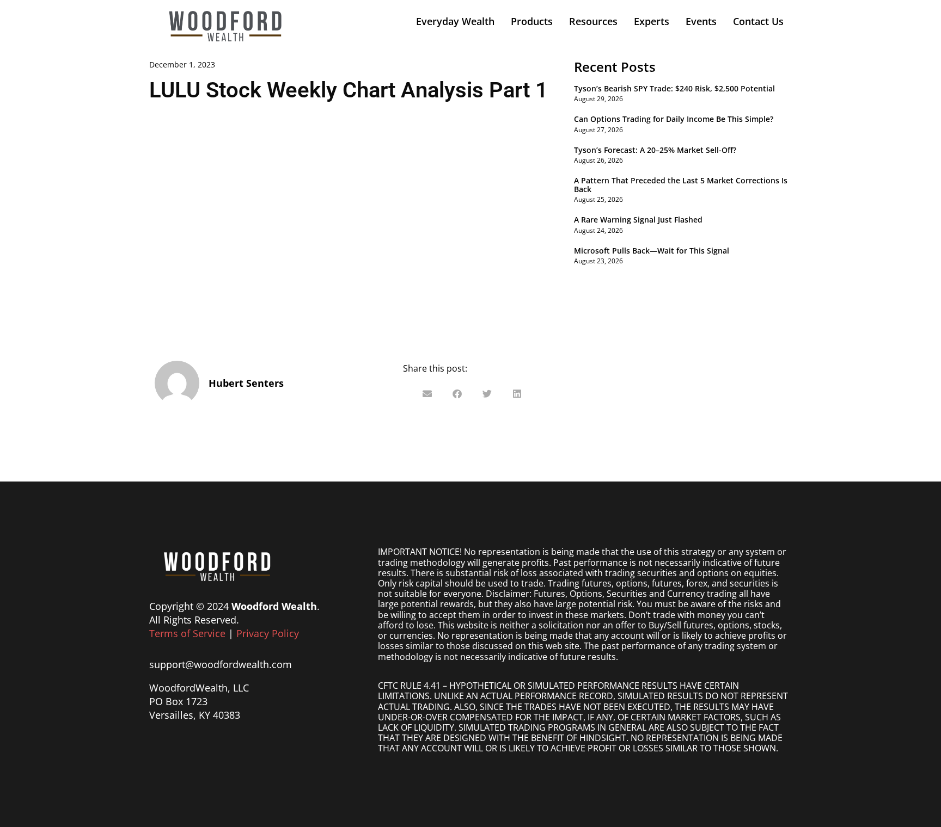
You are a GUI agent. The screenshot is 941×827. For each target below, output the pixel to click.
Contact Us (758, 21)
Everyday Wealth (455, 21)
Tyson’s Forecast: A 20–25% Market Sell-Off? (655, 150)
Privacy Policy (267, 633)
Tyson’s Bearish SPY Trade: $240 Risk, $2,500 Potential (674, 88)
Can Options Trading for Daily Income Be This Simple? (673, 119)
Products (532, 21)
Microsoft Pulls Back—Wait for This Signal (651, 250)
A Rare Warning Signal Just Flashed (638, 219)
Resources (593, 21)
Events (701, 21)
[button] (427, 393)
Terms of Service (187, 633)
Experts (651, 21)
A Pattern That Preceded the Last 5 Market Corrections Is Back (680, 184)
